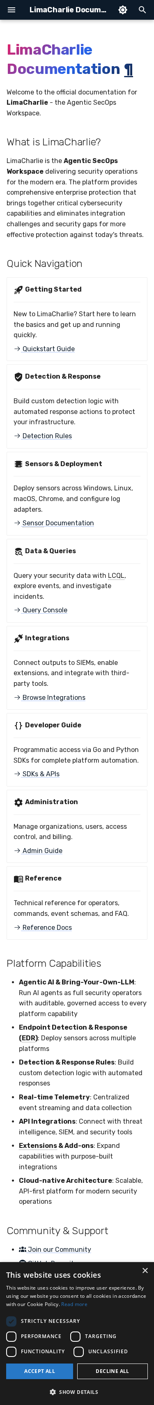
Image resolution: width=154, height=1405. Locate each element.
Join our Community (58, 1249)
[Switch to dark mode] (123, 10)
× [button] (145, 1271)
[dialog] (77, 1333)
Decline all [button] (112, 1371)
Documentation (58, 523)
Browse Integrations (53, 697)
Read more (74, 1304)
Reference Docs (46, 927)
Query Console (44, 610)
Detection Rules (46, 436)
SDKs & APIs (40, 774)
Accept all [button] (39, 1371)
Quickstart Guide (48, 349)
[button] (77, 1392)
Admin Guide (41, 851)
